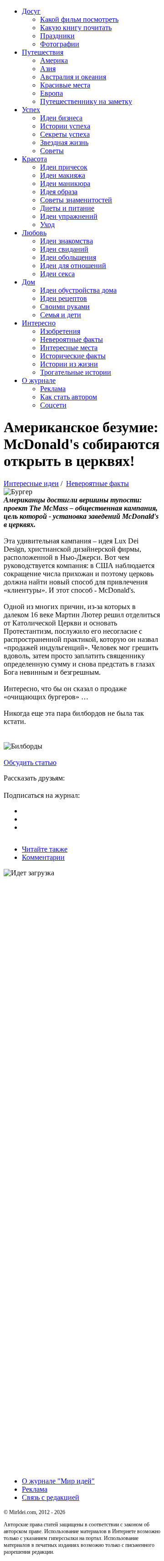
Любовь (34, 233)
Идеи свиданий (64, 249)
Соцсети (53, 405)
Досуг (31, 11)
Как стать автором (68, 397)
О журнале (39, 380)
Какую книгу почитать (76, 27)
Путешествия (42, 52)
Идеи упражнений (68, 216)
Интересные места (68, 347)
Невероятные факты (71, 339)
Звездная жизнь (64, 142)
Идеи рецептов (63, 298)
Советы (52, 151)
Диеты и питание (67, 208)
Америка (54, 60)
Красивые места (65, 85)
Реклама (53, 389)
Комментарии (43, 857)
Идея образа (58, 192)
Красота (34, 159)
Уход (47, 224)
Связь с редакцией (50, 1497)
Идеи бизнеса (61, 118)
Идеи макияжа (62, 175)
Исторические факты (73, 356)
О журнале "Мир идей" (58, 1481)
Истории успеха (65, 126)
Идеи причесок (63, 167)
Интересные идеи (31, 483)
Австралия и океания (73, 77)
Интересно (39, 323)
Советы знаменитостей (76, 200)
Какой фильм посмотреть (79, 19)
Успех (31, 110)
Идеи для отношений (73, 265)
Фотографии (59, 44)
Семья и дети (60, 315)
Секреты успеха (65, 134)
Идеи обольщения (68, 257)
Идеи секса (57, 274)
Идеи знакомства (66, 241)
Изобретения (60, 331)
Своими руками (65, 306)
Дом (28, 282)
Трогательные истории (75, 372)
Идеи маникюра (65, 183)
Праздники (57, 36)
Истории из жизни (69, 364)
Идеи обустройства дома (78, 290)
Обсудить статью (30, 762)
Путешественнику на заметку (86, 101)
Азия (48, 68)
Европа (51, 93)
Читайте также (44, 849)
